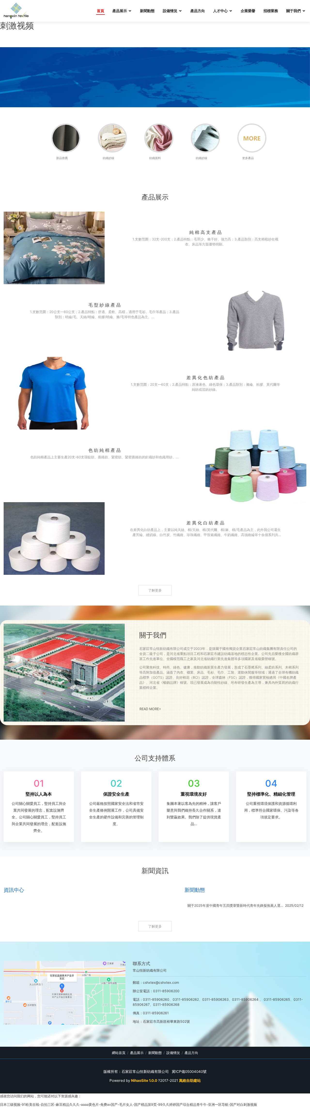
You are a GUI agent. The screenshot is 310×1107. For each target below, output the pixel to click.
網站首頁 (118, 1053)
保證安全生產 (116, 794)
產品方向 (197, 10)
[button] (23, 553)
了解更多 (155, 590)
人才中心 (220, 10)
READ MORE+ (150, 709)
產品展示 (119, 10)
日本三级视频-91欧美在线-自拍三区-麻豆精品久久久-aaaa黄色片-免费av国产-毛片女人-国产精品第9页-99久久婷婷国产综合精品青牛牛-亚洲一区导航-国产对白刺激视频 (128, 1104)
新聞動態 (147, 10)
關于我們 (293, 10)
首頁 (100, 10)
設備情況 (170, 10)
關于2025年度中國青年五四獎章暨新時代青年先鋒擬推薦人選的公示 (235, 905)
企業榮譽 (248, 10)
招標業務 (271, 10)
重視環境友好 (194, 794)
